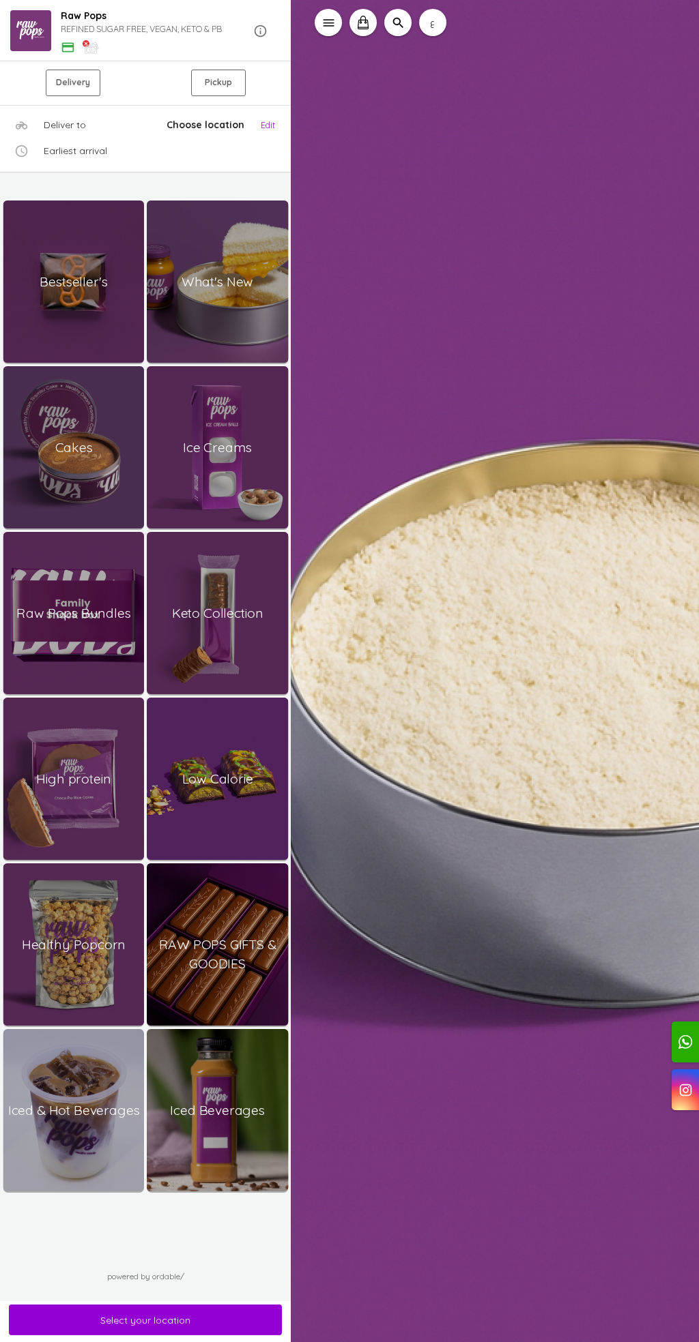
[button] (145, 31)
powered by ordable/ (145, 1276)
